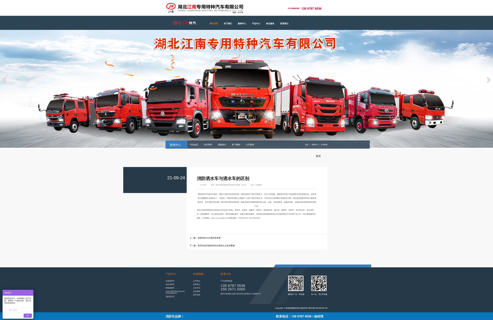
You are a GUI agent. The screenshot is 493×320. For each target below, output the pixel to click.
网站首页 (214, 23)
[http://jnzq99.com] (184, 23)
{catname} (180, 291)
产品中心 (256, 23)
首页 (306, 144)
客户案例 (236, 144)
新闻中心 (242, 23)
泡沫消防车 (170, 284)
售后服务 (270, 23)
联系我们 (284, 23)
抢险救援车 (170, 287)
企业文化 (196, 287)
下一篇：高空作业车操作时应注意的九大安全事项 (212, 245)
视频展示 (222, 144)
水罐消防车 (170, 281)
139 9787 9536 (233, 286)
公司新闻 (250, 144)
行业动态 (194, 144)
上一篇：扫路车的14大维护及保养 (205, 237)
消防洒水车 (202, 194)
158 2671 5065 (233, 289)
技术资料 (208, 144)
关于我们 (228, 23)
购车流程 (196, 294)
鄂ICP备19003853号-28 (317, 308)
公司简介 (196, 281)
